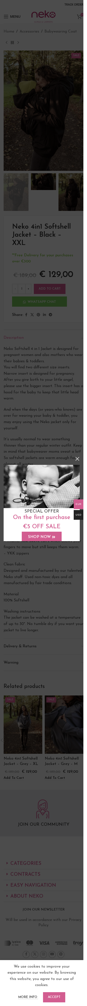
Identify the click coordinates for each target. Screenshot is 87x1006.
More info (28, 997)
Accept (54, 997)
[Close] (77, 459)
